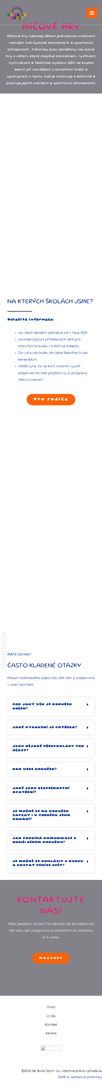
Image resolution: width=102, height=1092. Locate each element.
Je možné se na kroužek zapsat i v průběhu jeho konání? (41, 815)
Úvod (51, 1007)
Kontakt (51, 1024)
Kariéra (51, 1033)
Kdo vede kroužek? (34, 769)
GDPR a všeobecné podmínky (80, 1077)
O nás (51, 1016)
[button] (51, 707)
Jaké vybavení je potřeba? (44, 727)
